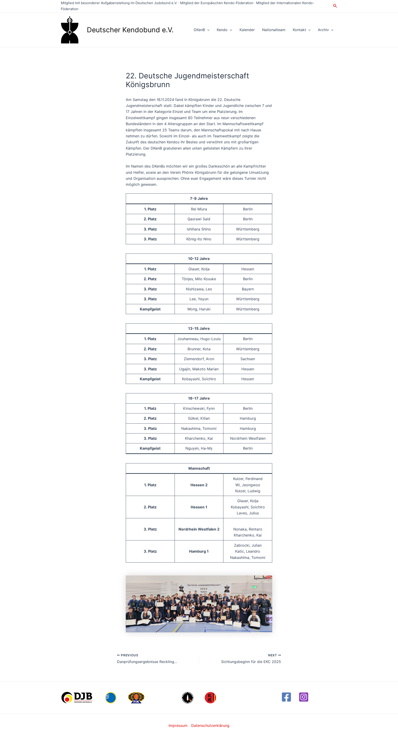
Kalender (247, 29)
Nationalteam (273, 29)
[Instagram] (303, 697)
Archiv (323, 29)
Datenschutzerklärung (210, 725)
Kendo (222, 29)
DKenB (199, 29)
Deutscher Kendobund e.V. (130, 30)
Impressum (178, 725)
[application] (207, 30)
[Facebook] (286, 697)
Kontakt (299, 29)
